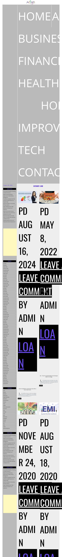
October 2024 (5, 283)
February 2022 (5, 326)
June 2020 (5, 358)
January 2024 (5, 296)
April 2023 (5, 311)
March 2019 (5, 380)
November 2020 (6, 350)
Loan (4, 413)
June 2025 (5, 275)
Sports (4, 421)
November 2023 (6, 299)
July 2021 (4, 337)
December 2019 (6, 368)
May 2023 (5, 309)
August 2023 (5, 304)
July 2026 (4, 263)
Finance (4, 402)
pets (4, 415)
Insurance (5, 408)
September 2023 (6, 303)
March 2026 (5, 266)
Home (34, 16)
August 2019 (5, 373)
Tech (31, 149)
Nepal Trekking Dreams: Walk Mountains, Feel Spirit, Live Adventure (8, 208)
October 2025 (5, 271)
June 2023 (5, 307)
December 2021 (6, 329)
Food (4, 403)
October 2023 (5, 301)
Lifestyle (4, 411)
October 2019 (5, 372)
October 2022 (5, 317)
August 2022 (5, 319)
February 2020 (5, 365)
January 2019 (5, 383)
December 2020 (6, 349)
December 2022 (6, 314)
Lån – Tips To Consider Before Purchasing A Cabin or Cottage (49, 376)
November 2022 (6, 316)
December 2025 (6, 270)
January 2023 (5, 312)
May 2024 (5, 289)
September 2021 (6, 334)
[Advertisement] (10, 242)
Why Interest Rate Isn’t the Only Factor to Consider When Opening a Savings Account (9, 217)
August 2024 (5, 286)
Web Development (6, 428)
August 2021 (5, 335)
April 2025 (5, 278)
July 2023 (4, 306)
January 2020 (5, 367)
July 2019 (4, 375)
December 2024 (6, 281)
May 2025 (5, 276)
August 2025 (5, 273)
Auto (4, 390)
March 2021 (5, 344)
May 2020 (5, 360)
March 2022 (5, 324)
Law (4, 410)
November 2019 (6, 370)
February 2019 (5, 381)
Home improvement (6, 406)
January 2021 (5, 347)
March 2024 (5, 293)
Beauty (4, 392)
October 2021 (5, 332)
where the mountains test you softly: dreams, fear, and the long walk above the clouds (9, 213)
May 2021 (5, 340)
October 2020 (5, 352)
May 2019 (5, 376)
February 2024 (5, 294)
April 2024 (5, 291)
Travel (4, 426)
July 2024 (4, 288)
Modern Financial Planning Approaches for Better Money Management (8, 196)
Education (5, 398)
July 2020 (4, 357)
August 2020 (5, 355)
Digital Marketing (6, 397)
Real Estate (5, 416)
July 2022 (4, 321)
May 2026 (5, 265)
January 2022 (5, 327)
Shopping (5, 418)
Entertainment (5, 400)
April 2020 (5, 362)
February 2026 (5, 268)
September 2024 (6, 284)
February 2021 (5, 345)
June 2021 (5, 339)
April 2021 (5, 342)
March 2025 (5, 280)
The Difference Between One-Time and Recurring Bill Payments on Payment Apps (9, 200)
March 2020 (5, 363)
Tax (3, 423)
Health (38, 82)
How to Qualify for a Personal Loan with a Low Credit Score (27, 389)
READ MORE (19, 398)
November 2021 (6, 330)
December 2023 (6, 298)
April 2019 (5, 378)
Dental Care (5, 395)
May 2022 (5, 322)
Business (4, 393)
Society (4, 420)
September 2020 (6, 353)
